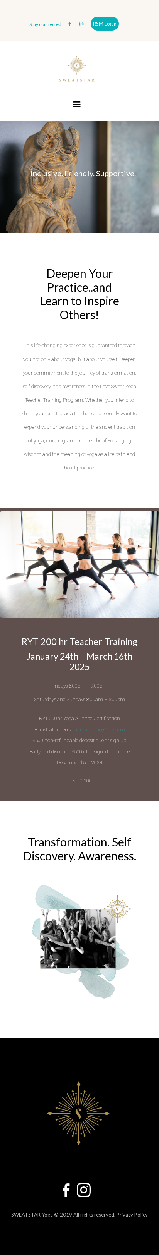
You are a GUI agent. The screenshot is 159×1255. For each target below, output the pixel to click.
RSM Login (105, 24)
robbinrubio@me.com (100, 729)
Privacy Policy (132, 1215)
